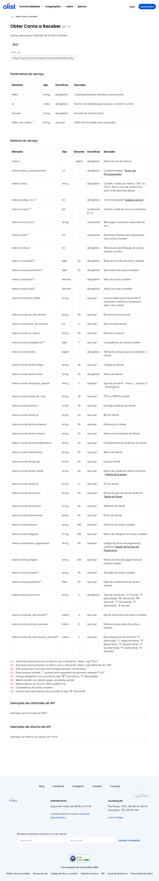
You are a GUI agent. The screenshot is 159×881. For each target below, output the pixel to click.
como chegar (115, 817)
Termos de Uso (40, 873)
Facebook (58, 786)
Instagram (78, 786)
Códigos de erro (134, 200)
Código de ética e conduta (64, 873)
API (12, 16)
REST (15, 44)
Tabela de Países (113, 496)
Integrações (53, 6)
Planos (82, 6)
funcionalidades (30, 6)
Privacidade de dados (142, 873)
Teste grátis (147, 6)
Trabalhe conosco (89, 873)
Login (132, 6)
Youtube (115, 786)
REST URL (16, 52)
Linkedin (97, 786)
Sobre (69, 6)
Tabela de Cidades (116, 474)
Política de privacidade (18, 873)
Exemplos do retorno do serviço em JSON (33, 736)
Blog (41, 786)
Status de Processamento (120, 172)
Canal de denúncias (117, 873)
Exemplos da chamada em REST (28, 713)
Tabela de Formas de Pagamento (121, 548)
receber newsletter (129, 840)
